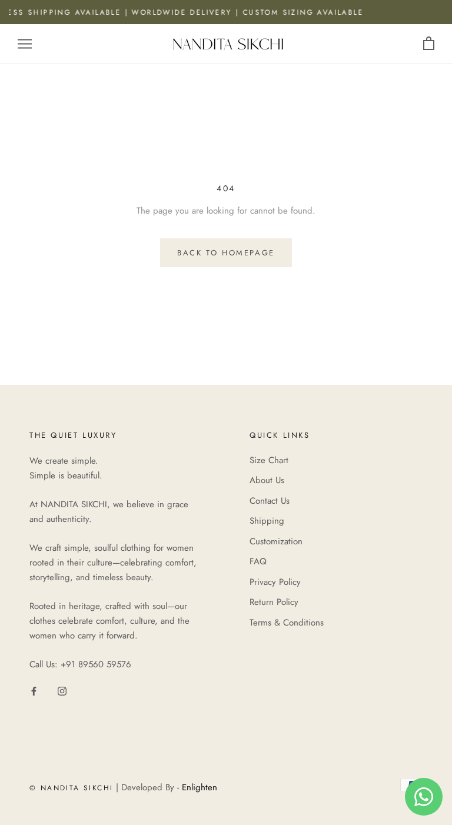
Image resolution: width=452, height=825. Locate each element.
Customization (276, 541)
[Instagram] (62, 690)
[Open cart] (428, 44)
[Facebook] (33, 690)
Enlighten (199, 787)
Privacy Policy (275, 581)
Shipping (267, 520)
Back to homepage (226, 252)
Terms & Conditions (287, 622)
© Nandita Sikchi (71, 788)
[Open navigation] (25, 44)
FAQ (258, 561)
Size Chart (269, 460)
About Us (267, 480)
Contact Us (270, 500)
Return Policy (274, 602)
